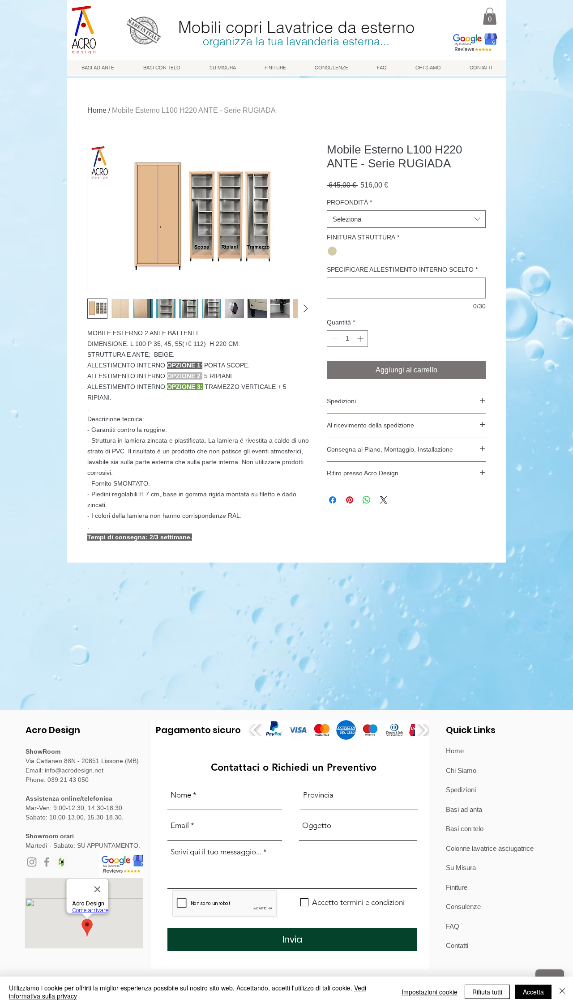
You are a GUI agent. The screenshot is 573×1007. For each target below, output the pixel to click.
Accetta (533, 991)
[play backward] (256, 730)
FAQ (452, 926)
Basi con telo (464, 828)
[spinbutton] (347, 338)
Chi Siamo (461, 770)
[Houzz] (61, 862)
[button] (490, 16)
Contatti (457, 945)
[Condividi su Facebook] (332, 500)
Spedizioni (461, 790)
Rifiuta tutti (487, 991)
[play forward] (423, 730)
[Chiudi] (562, 992)
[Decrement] (333, 338)
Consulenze (463, 906)
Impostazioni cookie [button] (430, 991)
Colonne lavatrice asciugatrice (490, 848)
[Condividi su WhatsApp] (366, 500)
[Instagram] (32, 862)
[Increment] (361, 338)
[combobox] (406, 219)
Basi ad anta (464, 809)
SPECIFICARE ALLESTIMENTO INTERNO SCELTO (402, 269)
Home (97, 110)
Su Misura (461, 867)
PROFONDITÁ (349, 202)
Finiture (456, 887)
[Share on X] (383, 500)
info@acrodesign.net (74, 770)
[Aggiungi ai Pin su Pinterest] (349, 500)
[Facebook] (46, 862)
